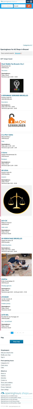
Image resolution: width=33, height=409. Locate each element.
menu (28, 1)
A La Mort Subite (7, 135)
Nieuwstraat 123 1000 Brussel (5, 66)
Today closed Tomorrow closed (6, 231)
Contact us (4, 380)
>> (23, 332)
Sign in (3, 357)
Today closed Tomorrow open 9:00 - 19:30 (9, 181)
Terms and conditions (7, 382)
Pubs (2, 141)
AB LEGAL (4, 170)
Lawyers (3, 177)
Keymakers (4, 102)
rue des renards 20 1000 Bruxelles (6, 299)
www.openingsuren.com (14, 406)
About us (3, 373)
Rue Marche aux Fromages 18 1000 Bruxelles (9, 317)
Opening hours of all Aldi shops (9, 395)
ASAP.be (4, 279)
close (20, 53)
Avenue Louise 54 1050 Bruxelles (6, 173)
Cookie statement (6, 385)
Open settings (5, 389)
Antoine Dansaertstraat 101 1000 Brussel (8, 155)
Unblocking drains (6, 245)
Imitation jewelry (5, 303)
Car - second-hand (6, 321)
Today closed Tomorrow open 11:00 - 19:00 (9, 163)
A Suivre (4, 152)
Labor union (4, 227)
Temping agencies (6, 285)
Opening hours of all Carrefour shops (11, 403)
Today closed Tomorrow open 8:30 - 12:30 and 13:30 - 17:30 (14, 290)
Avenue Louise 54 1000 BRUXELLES (6, 98)
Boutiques (4, 159)
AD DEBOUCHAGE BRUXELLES (11, 238)
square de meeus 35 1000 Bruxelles (7, 241)
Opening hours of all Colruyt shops (10, 401)
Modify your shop (5, 355)
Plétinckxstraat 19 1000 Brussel (6, 223)
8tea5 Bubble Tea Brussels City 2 (12, 64)
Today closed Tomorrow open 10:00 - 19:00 (9, 75)
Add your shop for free (7, 352)
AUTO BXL (5, 315)
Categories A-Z (27, 45)
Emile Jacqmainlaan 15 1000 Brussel (7, 282)
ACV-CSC (4, 220)
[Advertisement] (16, 25)
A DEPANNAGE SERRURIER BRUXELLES (14, 95)
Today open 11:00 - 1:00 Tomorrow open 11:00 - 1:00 (9, 146)
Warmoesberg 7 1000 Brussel (5, 137)
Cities (2, 367)
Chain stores (4, 365)
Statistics (3, 375)
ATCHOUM (5, 297)
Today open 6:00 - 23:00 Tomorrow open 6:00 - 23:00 (9, 106)
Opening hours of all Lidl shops (9, 399)
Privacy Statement (6, 387)
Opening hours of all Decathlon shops (11, 397)
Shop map (16, 342)
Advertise (3, 378)
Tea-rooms (4, 70)
